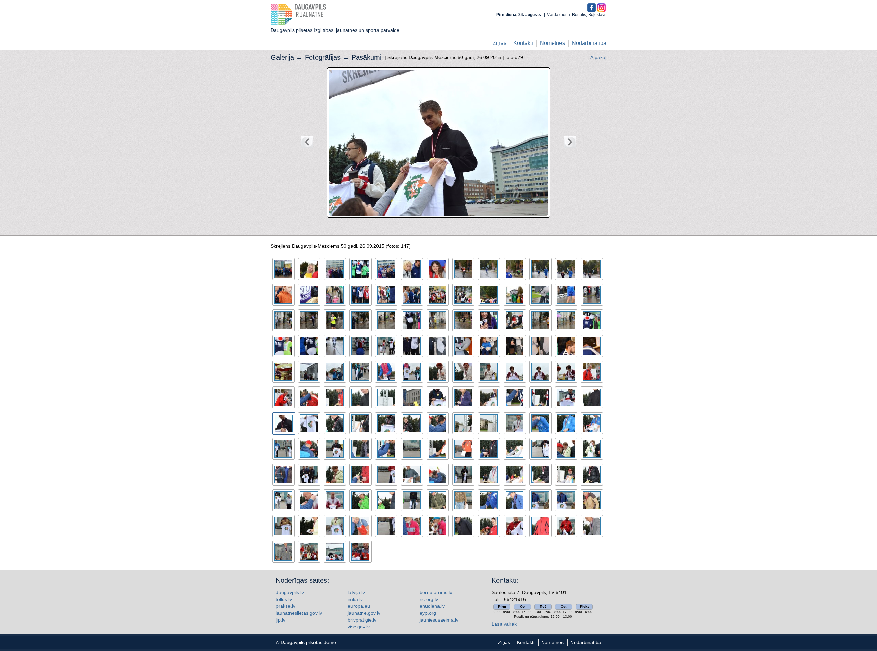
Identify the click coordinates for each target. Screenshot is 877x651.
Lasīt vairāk (504, 624)
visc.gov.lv (359, 626)
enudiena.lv (432, 606)
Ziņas (499, 43)
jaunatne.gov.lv (364, 613)
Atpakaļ (598, 57)
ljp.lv (280, 620)
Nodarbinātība (589, 43)
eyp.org (428, 613)
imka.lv (355, 599)
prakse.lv (285, 606)
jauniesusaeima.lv (439, 620)
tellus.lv (284, 599)
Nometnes (552, 43)
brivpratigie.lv (362, 620)
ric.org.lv (429, 599)
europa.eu (359, 606)
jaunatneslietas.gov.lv (299, 613)
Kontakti (523, 43)
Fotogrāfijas (323, 57)
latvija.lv (356, 592)
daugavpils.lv (290, 592)
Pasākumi (366, 57)
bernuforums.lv (436, 592)
